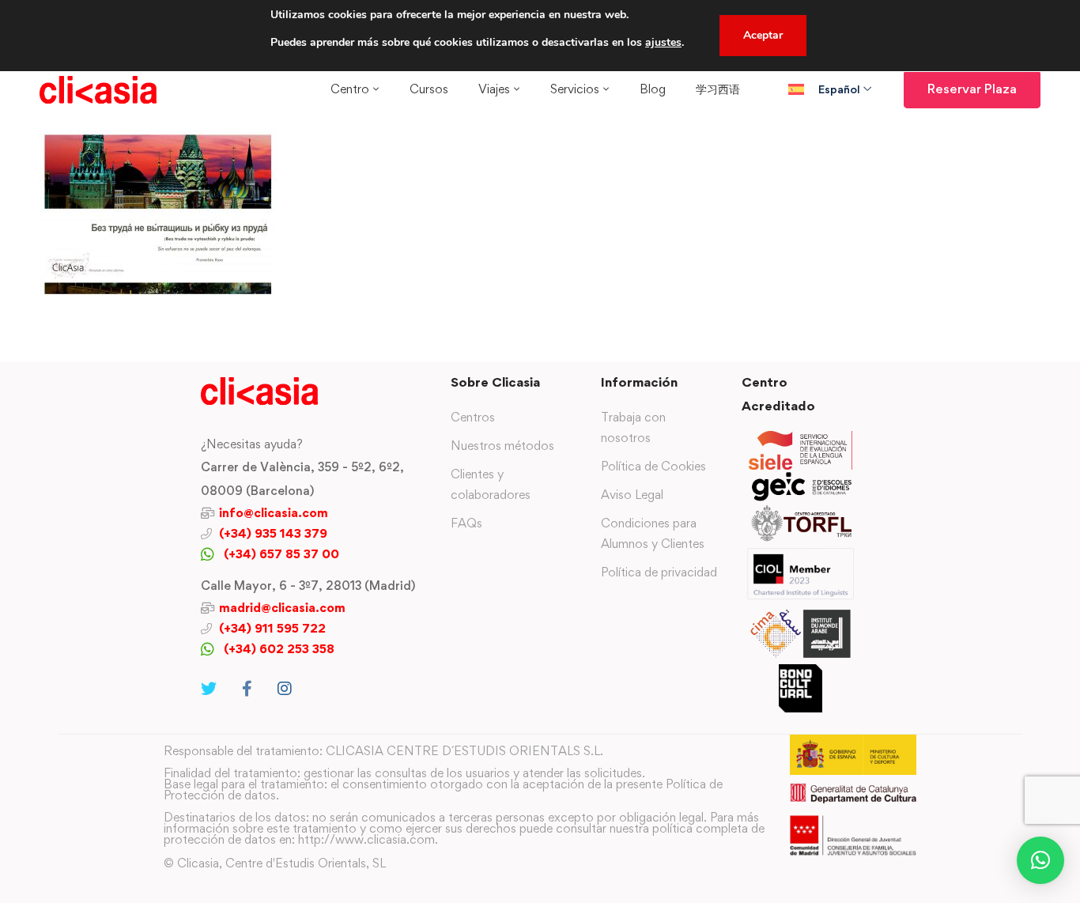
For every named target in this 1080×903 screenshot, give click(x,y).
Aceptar (763, 35)
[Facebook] (247, 689)
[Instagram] (284, 689)
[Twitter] (209, 689)
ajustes (663, 42)
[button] (1040, 860)
